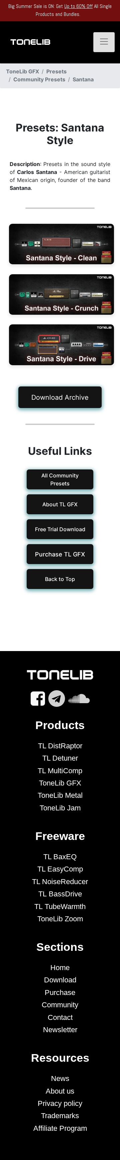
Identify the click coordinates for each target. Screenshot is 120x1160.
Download (60, 980)
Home (60, 967)
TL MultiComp (60, 771)
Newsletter (60, 1030)
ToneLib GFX (60, 783)
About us (60, 1091)
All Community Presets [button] (60, 479)
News (60, 1078)
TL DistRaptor (60, 746)
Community (60, 1005)
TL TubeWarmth (60, 906)
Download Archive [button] (60, 397)
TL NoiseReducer (60, 881)
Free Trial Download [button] (60, 529)
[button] (60, 554)
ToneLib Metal (60, 795)
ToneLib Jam (60, 808)
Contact (60, 1017)
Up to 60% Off (78, 6)
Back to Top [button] (60, 579)
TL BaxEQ (60, 857)
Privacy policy (60, 1103)
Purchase (60, 992)
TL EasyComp (60, 869)
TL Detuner (60, 758)
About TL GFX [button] (60, 504)
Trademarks (60, 1116)
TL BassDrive (60, 894)
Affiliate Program (60, 1128)
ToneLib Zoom (60, 919)
